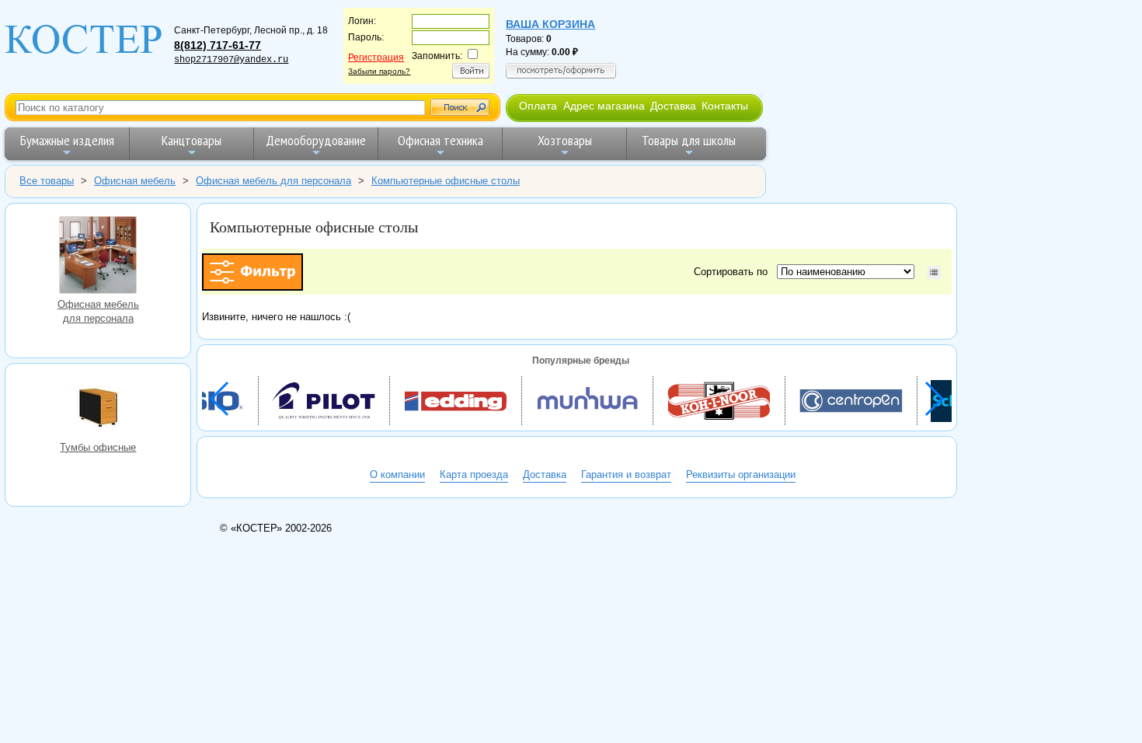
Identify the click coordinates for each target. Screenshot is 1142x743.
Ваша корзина (550, 24)
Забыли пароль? (379, 71)
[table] (934, 272)
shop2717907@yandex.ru (231, 59)
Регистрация (376, 57)
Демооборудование (316, 140)
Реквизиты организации (741, 474)
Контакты (725, 105)
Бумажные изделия (67, 140)
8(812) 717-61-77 (217, 45)
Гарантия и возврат (626, 474)
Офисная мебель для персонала (98, 257)
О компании (397, 474)
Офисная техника (440, 140)
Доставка (673, 105)
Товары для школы (689, 140)
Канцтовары (191, 140)
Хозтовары (565, 140)
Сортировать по (734, 271)
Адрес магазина (604, 105)
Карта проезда (474, 474)
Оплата (538, 105)
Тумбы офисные (98, 409)
